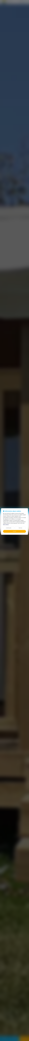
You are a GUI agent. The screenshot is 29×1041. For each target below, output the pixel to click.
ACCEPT (14, 531)
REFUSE (20, 528)
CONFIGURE (8, 528)
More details (6, 524)
